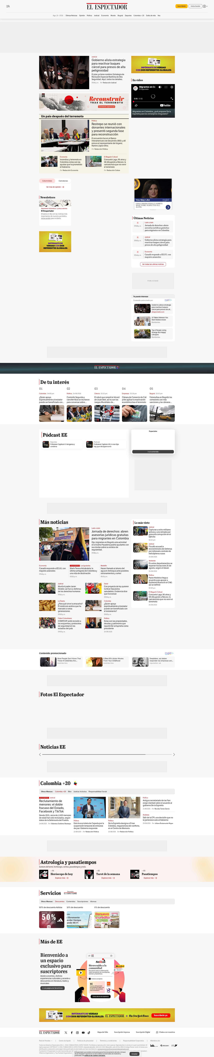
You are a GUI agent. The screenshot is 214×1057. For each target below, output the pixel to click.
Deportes (53, 442)
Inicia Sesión (195, 6)
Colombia (107, 601)
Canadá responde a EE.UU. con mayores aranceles (158, 255)
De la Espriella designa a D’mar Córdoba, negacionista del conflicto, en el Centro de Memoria (124, 826)
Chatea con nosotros (167, 1032)
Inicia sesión (46, 218)
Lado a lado (149, 223)
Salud (106, 584)
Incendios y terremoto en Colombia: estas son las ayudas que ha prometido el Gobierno (71, 163)
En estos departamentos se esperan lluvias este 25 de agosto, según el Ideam (160, 565)
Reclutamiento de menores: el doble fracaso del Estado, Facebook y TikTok (51, 806)
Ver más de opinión (53, 187)
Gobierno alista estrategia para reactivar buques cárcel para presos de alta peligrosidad (108, 65)
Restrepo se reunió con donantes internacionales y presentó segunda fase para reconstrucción (108, 129)
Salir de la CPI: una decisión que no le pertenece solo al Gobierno (158, 818)
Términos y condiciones (108, 1041)
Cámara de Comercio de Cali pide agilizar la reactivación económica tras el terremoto (134, 399)
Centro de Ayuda (65, 1041)
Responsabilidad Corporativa (133, 1041)
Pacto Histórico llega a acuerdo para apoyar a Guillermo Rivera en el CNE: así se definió (160, 581)
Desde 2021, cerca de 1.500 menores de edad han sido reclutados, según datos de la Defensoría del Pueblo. (55, 818)
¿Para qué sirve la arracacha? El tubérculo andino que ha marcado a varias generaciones (70, 607)
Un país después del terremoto (62, 116)
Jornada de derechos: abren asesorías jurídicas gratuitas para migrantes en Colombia (157, 227)
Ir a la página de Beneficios (52, 988)
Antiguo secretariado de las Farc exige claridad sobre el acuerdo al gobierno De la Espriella (157, 803)
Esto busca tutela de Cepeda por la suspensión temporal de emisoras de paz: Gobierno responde (89, 826)
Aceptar (134, 1054)
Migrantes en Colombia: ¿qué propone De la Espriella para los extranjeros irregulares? (152, 112)
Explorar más (60, 878)
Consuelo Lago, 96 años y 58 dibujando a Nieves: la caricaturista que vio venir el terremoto (115, 163)
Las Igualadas (85, 566)
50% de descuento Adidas (50, 907)
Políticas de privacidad (85, 1041)
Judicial (94, 57)
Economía (63, 157)
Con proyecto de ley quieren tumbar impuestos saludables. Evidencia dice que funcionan (116, 590)
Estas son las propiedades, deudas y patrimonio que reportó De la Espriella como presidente (116, 625)
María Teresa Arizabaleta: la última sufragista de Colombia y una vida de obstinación (83, 571)
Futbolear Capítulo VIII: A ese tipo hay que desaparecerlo (106, 445)
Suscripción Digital (143, 1032)
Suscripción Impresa (122, 1032)
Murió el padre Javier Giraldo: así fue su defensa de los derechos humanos (69, 589)
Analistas (146, 815)
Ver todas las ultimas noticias (153, 264)
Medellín (104, 566)
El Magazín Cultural (111, 157)
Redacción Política (92, 832)
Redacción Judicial (109, 83)
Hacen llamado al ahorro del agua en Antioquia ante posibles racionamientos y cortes (115, 571)
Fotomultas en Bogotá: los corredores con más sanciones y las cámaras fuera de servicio (161, 400)
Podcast (97, 442)
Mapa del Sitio (102, 1032)
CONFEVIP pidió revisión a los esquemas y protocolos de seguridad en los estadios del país (69, 625)
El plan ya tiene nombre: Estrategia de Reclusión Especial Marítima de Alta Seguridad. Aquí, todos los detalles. (108, 77)
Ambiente (152, 561)
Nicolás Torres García (162, 809)
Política (94, 121)
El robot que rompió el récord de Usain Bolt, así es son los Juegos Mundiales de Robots (107, 400)
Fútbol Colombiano (65, 618)
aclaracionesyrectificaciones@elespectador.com (113, 1049)
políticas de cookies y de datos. (94, 1055)
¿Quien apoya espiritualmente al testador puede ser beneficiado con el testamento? (51, 400)
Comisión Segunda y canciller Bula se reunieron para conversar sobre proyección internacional (78, 400)
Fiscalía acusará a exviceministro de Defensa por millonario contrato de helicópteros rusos (160, 550)
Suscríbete (181, 6)
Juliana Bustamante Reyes (164, 823)
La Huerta (61, 601)
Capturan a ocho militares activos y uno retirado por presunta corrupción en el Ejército (160, 533)
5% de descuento (102, 907)
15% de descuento (75, 907)
